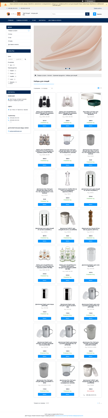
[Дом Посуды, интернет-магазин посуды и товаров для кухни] (13, 16)
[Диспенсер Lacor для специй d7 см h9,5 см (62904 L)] (90, 178)
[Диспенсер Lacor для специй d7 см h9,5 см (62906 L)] (44, 217)
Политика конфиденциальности (75, 415)
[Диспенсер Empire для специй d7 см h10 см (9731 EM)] (67, 293)
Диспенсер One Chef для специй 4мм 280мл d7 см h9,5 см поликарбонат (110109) (68, 151)
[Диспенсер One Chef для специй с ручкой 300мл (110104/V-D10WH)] (90, 331)
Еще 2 (11, 83)
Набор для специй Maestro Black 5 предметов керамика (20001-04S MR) (44, 113)
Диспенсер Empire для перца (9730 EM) (44, 305)
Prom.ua (61, 414)
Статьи (10, 34)
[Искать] (87, 14)
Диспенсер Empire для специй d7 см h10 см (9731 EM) (68, 306)
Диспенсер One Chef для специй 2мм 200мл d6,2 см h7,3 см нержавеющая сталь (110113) (44, 191)
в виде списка (101, 88)
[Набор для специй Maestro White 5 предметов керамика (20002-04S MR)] (67, 101)
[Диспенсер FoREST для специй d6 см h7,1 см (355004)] (67, 217)
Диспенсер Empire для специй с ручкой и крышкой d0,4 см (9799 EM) (44, 344)
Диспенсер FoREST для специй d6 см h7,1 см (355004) (67, 229)
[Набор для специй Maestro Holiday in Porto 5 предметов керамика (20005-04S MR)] (44, 139)
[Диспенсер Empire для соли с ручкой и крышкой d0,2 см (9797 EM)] (90, 293)
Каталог (50, 75)
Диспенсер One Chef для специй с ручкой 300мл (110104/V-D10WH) (91, 344)
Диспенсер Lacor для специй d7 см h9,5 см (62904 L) (91, 189)
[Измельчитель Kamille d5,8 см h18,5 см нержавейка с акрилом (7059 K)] (67, 178)
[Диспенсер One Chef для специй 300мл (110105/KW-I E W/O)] (44, 369)
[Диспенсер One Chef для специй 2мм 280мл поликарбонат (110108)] (67, 369)
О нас (34, 20)
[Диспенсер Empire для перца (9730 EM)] (44, 293)
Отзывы (10, 41)
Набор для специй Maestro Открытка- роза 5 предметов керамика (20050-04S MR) (45, 266)
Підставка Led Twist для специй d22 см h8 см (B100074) (90, 113)
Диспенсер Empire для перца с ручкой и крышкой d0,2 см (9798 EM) (67, 344)
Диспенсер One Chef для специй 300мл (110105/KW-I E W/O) (44, 382)
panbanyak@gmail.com (16, 131)
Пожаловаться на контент (61, 415)
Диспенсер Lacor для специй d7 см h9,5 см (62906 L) (44, 229)
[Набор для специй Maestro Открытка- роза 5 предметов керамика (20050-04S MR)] (44, 254)
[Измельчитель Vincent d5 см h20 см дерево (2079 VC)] (90, 217)
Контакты (42, 20)
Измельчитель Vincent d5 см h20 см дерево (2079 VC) (90, 229)
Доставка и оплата (55, 20)
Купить (44, 125)
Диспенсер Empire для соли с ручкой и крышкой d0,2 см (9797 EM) (90, 306)
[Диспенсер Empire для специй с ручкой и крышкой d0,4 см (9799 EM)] (44, 331)
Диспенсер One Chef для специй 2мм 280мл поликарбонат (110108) (68, 382)
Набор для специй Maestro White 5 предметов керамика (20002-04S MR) (68, 113)
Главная (10, 20)
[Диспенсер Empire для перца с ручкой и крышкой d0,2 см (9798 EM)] (67, 331)
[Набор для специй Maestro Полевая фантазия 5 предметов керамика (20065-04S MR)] (67, 254)
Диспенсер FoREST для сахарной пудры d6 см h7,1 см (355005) (90, 382)
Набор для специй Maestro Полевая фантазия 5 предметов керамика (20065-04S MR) (68, 267)
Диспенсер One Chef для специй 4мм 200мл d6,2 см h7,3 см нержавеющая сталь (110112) (90, 151)
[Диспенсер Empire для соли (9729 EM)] (90, 254)
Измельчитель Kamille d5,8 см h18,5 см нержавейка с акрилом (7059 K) (67, 190)
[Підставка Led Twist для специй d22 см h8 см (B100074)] (90, 101)
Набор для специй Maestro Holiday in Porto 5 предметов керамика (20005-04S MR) (45, 151)
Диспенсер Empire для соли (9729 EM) (90, 265)
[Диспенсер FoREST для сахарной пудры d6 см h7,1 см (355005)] (90, 369)
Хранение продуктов (59, 75)
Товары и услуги (21, 20)
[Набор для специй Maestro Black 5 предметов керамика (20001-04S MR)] (44, 101)
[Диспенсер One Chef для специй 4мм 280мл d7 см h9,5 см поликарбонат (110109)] (67, 139)
